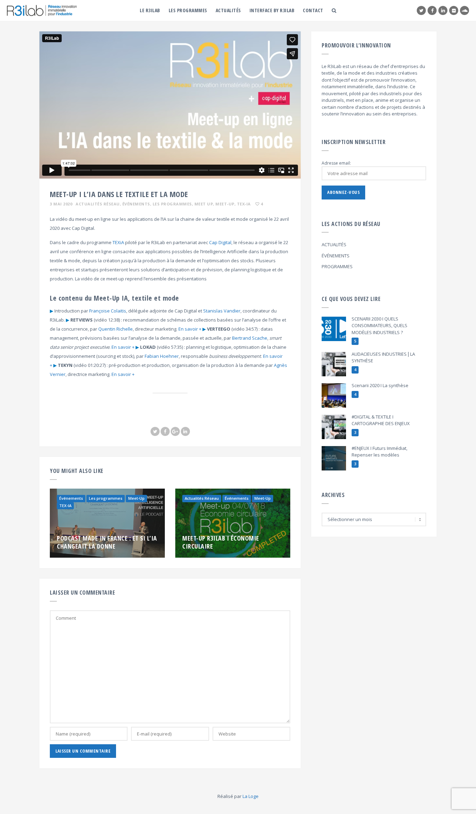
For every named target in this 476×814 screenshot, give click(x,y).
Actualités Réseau (98, 203)
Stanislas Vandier (221, 311)
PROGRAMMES (337, 266)
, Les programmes (171, 203)
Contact (313, 10)
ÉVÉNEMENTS (336, 256)
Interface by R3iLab (272, 10)
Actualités (228, 10)
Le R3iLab (150, 10)
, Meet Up (202, 203)
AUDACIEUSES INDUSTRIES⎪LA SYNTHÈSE (383, 357)
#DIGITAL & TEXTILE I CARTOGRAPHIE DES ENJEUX (381, 420)
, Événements (135, 203)
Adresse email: (336, 163)
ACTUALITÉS (334, 244)
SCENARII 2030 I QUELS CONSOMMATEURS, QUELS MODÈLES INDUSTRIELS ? (379, 326)
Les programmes (188, 10)
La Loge (251, 796)
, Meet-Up (224, 203)
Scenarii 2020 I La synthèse (380, 385)
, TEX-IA (243, 203)
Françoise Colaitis (107, 311)
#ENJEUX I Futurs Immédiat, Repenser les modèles (379, 451)
